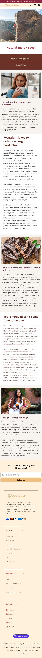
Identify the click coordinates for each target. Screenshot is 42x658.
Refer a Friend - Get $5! (13, 592)
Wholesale (9, 553)
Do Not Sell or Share (31, 650)
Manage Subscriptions (13, 583)
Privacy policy (9, 647)
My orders (9, 588)
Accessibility (10, 561)
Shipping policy (34, 647)
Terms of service (21, 647)
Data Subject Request (13, 650)
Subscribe (21, 480)
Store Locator (10, 545)
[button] (30, 5)
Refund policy (34, 644)
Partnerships (10, 540)
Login (8, 579)
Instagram (10, 614)
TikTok (9, 619)
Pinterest (10, 623)
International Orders (13, 549)
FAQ (7, 557)
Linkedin (10, 627)
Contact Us (9, 536)
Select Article (21, 65)
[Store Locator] (39, 5)
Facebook (10, 610)
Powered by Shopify (21, 644)
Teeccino (10, 644)
